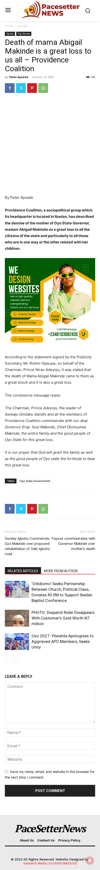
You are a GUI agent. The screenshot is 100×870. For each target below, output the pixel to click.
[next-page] (16, 660)
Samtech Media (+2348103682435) (50, 863)
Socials (22, 26)
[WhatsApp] (43, 88)
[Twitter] (21, 88)
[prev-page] (8, 660)
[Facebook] (10, 88)
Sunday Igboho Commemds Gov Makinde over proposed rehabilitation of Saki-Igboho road (27, 546)
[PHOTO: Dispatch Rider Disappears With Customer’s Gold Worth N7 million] (17, 618)
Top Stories (24, 33)
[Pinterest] (32, 88)
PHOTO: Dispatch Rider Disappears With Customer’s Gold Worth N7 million (63, 618)
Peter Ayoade (18, 77)
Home (9, 26)
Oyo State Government (35, 481)
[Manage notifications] (90, 860)
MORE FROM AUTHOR (61, 571)
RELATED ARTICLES (23, 571)
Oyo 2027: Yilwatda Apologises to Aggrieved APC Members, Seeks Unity (63, 641)
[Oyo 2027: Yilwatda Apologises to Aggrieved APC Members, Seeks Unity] (17, 641)
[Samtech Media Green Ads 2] (50, 303)
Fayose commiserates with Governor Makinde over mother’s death (73, 543)
